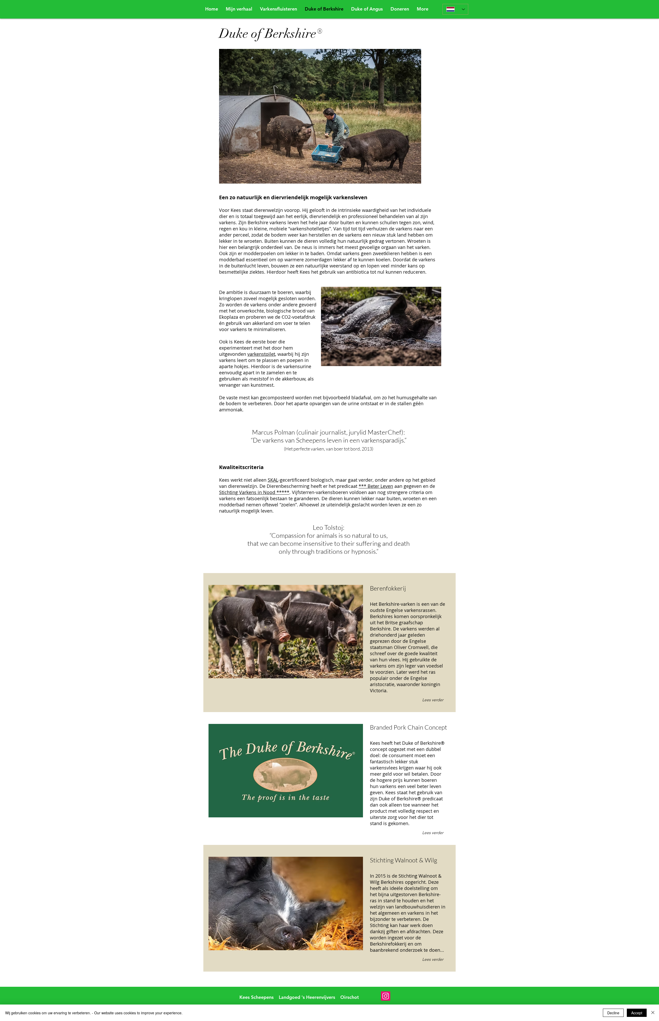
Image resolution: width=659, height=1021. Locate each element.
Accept (636, 1012)
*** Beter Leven (376, 486)
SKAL (273, 480)
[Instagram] (385, 996)
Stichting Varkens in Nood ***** (254, 492)
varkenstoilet (261, 354)
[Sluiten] (653, 1013)
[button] (400, 9)
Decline (613, 1012)
